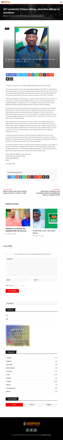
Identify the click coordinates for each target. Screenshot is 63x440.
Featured (9, 371)
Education (10, 364)
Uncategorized (11, 388)
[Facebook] (9, 177)
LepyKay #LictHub (46, 435)
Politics (9, 381)
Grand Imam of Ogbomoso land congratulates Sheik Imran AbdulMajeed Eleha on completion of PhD (48, 193)
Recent (14, 404)
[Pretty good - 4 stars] (10, 254)
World (8, 391)
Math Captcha (9, 285)
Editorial (9, 361)
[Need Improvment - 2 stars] (7, 254)
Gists (10, 16)
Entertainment (11, 368)
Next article (56, 189)
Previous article (8, 189)
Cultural (9, 358)
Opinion (9, 378)
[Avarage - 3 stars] (9, 254)
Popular (31, 404)
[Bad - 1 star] (6, 254)
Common (48, 404)
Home (6, 16)
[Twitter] (13, 177)
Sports (8, 385)
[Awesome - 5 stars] (12, 254)
